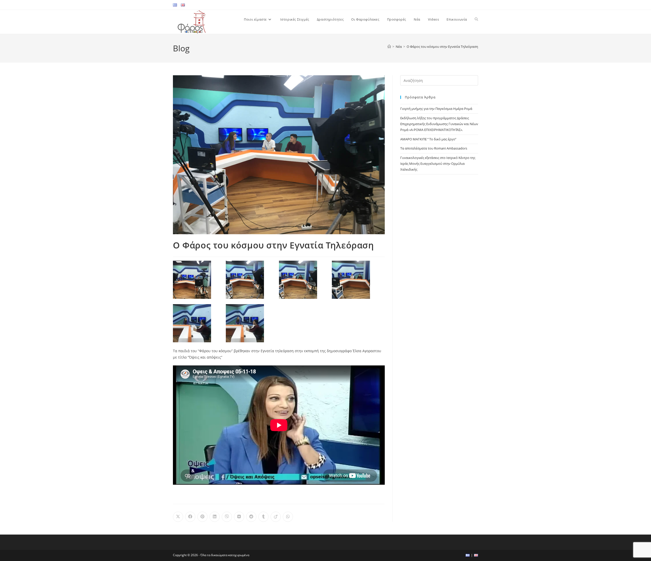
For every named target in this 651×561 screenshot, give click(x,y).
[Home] (389, 46)
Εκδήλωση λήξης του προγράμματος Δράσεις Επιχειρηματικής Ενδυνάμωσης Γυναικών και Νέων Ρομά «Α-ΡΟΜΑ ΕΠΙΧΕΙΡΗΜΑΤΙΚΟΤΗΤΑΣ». (439, 124)
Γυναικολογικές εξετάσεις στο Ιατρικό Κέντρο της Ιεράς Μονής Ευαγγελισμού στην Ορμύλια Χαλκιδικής (437, 163)
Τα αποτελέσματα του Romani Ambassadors (433, 148)
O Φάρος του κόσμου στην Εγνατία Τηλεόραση (442, 46)
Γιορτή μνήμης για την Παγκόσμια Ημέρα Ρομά (436, 108)
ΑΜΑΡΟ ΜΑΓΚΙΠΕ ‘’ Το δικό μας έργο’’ (428, 139)
